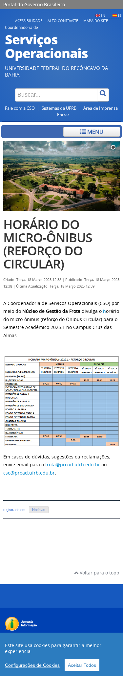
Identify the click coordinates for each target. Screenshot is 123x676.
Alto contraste (63, 20)
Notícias (38, 510)
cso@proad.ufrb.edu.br (29, 473)
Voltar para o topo (98, 573)
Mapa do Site (95, 20)
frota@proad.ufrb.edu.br (72, 464)
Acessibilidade (28, 20)
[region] (61, 654)
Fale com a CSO (20, 108)
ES (119, 15)
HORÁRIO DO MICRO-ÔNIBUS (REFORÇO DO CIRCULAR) (47, 244)
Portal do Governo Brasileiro (34, 4)
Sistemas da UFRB (59, 108)
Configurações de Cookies (32, 665)
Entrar (63, 115)
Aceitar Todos (82, 665)
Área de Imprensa (100, 108)
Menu (94, 131)
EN (103, 15)
